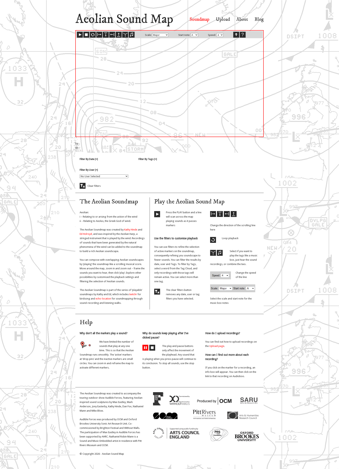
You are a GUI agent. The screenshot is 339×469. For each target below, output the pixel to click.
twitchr (133, 294)
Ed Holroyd (86, 233)
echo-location (103, 298)
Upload (223, 19)
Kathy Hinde (130, 229)
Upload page (216, 346)
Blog (259, 19)
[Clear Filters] (83, 186)
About (242, 19)
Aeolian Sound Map (124, 19)
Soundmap (199, 19)
